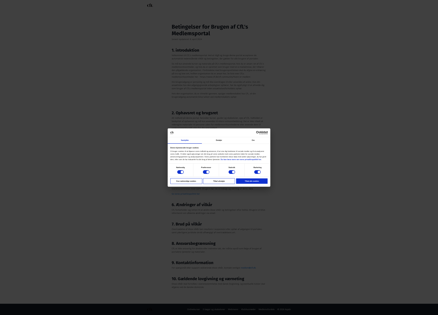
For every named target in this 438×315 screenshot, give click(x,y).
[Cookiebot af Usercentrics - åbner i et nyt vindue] (258, 132)
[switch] (206, 172)
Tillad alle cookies (252, 181)
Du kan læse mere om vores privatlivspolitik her (241, 159)
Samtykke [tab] (185, 140)
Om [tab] (253, 140)
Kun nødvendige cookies (186, 181)
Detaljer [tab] (219, 140)
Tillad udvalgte (219, 181)
